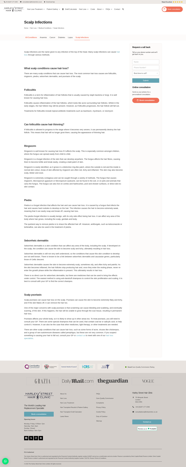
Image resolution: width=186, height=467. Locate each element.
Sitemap (99, 421)
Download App (50, 2)
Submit (146, 81)
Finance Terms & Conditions (98, 458)
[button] (123, 9)
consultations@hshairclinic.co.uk (32, 2)
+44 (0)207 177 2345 (11, 2)
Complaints (100, 403)
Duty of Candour (101, 416)
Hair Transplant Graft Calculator (71, 412)
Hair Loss (63, 398)
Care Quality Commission (105, 398)
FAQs (98, 394)
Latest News (64, 416)
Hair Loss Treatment (67, 403)
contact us (80, 335)
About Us (63, 394)
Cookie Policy (100, 412)
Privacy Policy (101, 407)
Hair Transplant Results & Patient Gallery (74, 407)
